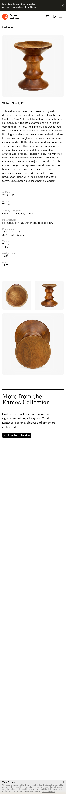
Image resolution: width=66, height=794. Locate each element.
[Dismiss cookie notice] (62, 782)
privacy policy (48, 791)
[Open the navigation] (60, 17)
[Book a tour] (47, 17)
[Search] (54, 17)
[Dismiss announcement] (62, 5)
